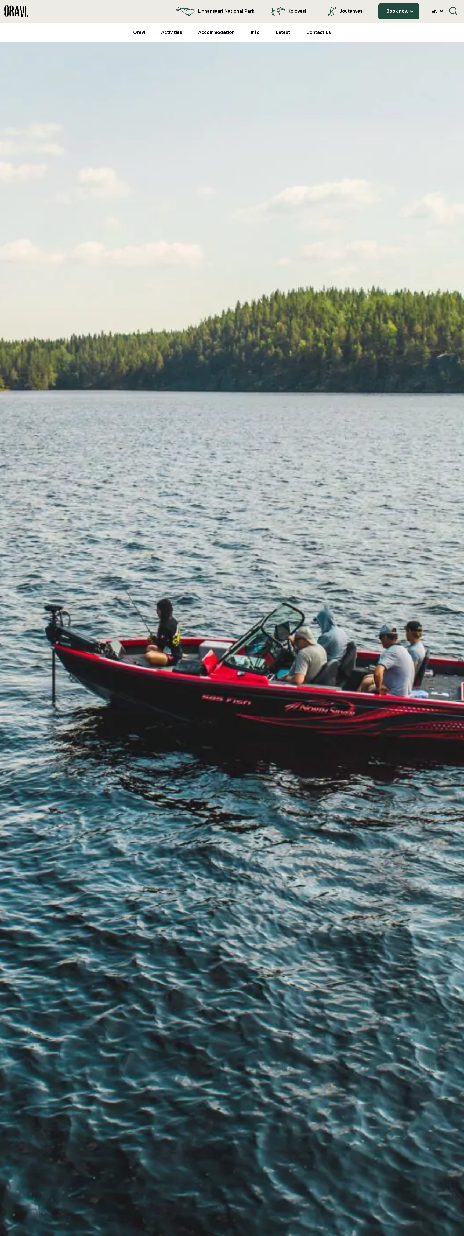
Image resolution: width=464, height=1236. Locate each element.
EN (435, 11)
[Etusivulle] (16, 11)
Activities (171, 32)
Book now (397, 11)
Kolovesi (297, 11)
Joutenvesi (351, 11)
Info (255, 32)
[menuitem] (214, 11)
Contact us (318, 32)
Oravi (139, 32)
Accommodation (216, 32)
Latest (283, 32)
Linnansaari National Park (226, 11)
